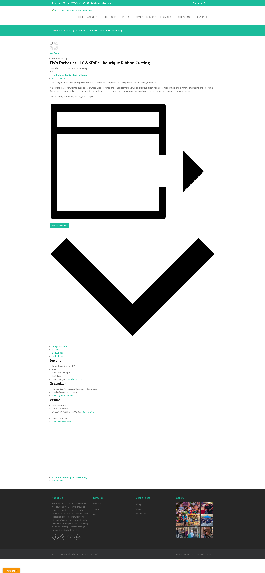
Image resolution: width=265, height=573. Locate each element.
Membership (109, 17)
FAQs (95, 514)
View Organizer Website (63, 395)
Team (96, 508)
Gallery (138, 504)
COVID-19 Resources (146, 17)
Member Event (75, 379)
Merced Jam (58, 78)
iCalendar (56, 349)
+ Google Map (87, 411)
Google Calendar (59, 346)
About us (92, 17)
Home (80, 17)
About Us (97, 503)
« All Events (55, 53)
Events (125, 17)
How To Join (140, 513)
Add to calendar (59, 225)
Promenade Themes (203, 554)
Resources (165, 17)
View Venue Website (61, 421)
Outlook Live (58, 356)
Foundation (202, 17)
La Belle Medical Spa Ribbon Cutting (69, 74)
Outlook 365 (57, 352)
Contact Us (183, 17)
